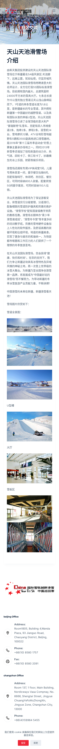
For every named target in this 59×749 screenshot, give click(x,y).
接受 (23, 743)
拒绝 (36, 743)
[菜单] (53, 10)
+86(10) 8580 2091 (26, 663)
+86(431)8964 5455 (27, 720)
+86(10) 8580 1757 (26, 652)
